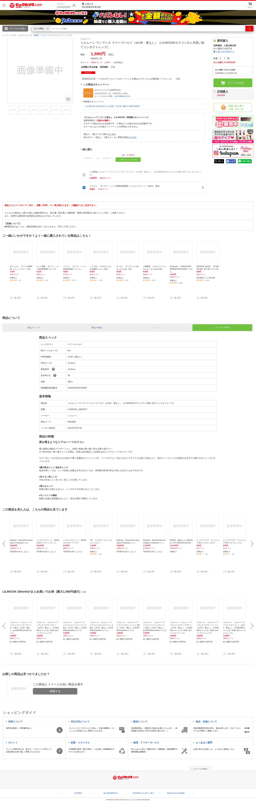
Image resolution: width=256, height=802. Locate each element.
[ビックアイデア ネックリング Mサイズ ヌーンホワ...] (208, 526)
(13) (100, 554)
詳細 (113, 67)
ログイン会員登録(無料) (64, 5)
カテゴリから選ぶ (17, 28)
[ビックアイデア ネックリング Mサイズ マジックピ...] (234, 526)
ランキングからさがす (116, 33)
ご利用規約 (77, 793)
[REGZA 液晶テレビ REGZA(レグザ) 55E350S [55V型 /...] (181, 526)
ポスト (220, 161)
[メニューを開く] (4, 5)
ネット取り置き (166, 33)
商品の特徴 (96, 327)
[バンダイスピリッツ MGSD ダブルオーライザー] (74, 526)
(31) (47, 280)
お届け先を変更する (225, 51)
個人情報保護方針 (110, 793)
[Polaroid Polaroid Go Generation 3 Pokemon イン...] (128, 526)
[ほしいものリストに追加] (68, 99)
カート (250, 8)
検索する (55, 691)
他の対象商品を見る (123, 96)
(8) (206, 554)
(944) (207, 280)
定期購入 (222, 93)
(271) (74, 280)
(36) (153, 280)
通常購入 (222, 40)
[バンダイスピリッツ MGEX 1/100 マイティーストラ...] (48, 526)
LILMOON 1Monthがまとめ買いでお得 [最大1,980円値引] (113, 106)
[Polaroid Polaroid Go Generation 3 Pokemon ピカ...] (21, 526)
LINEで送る (246, 161)
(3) (20, 280)
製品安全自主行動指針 (176, 793)
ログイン (64, 33)
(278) (101, 280)
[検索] (249, 28)
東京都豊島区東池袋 (91, 5)
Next (252, 544)
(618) (181, 283)
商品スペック (34, 327)
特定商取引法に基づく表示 (143, 793)
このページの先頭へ (200, 769)
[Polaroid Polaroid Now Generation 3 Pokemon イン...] (154, 526)
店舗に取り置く (236, 107)
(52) (127, 280)
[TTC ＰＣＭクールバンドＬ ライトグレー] (101, 526)
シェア (232, 161)
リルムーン (85, 39)
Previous (3, 544)
